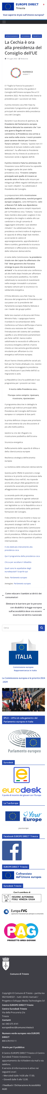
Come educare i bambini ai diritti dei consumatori (23, 595)
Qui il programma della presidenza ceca (22, 556)
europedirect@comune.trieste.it (18, 1027)
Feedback (8, 1085)
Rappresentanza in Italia (25, 670)
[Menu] (4, 22)
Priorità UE (37, 36)
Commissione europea (23, 667)
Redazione (24, 59)
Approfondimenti (12, 36)
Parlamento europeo (22, 583)
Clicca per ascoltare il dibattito (18, 562)
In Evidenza (26, 36)
